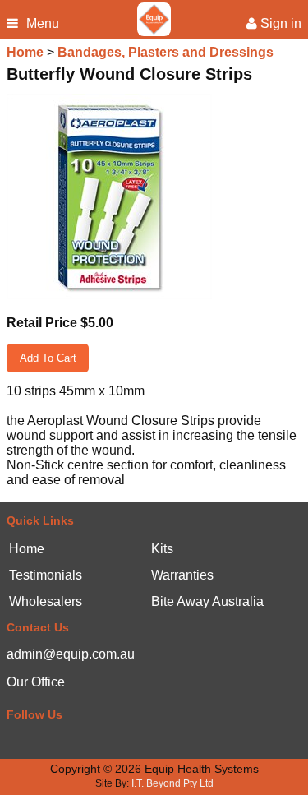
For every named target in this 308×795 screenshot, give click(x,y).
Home (25, 52)
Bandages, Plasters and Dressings (165, 52)
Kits (162, 550)
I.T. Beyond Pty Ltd (172, 783)
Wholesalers (45, 602)
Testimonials (45, 576)
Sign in (279, 23)
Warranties (182, 576)
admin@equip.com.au (71, 654)
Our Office (36, 682)
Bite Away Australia (207, 602)
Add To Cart (48, 358)
